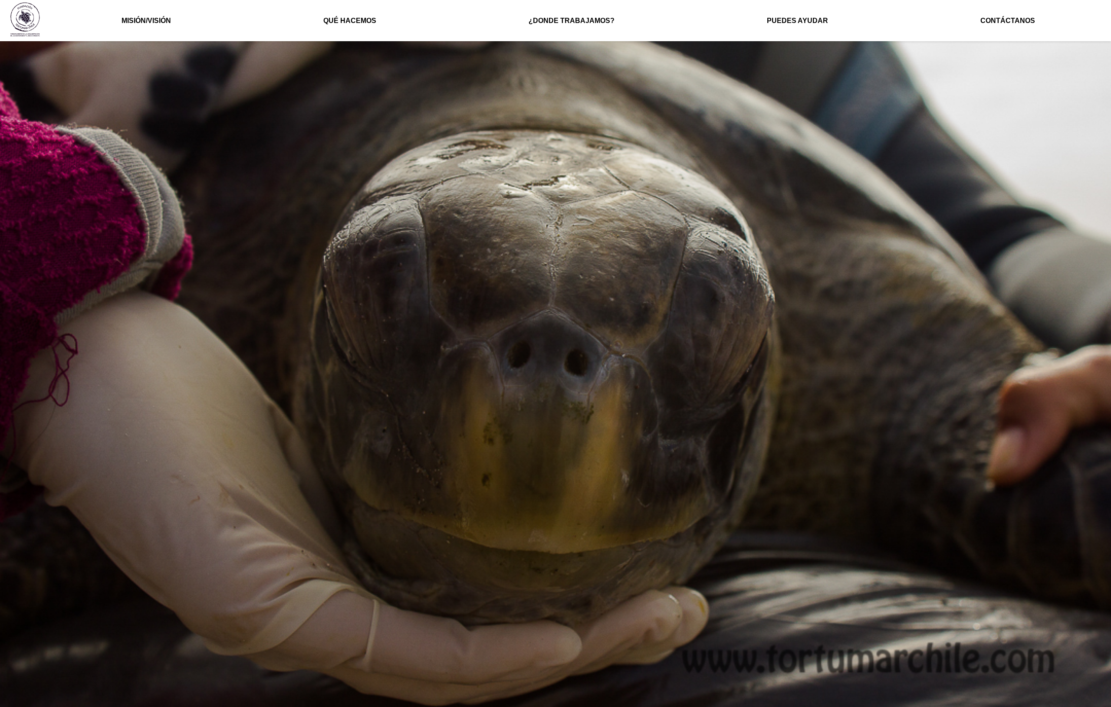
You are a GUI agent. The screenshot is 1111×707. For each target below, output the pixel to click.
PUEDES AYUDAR (797, 20)
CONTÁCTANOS (1007, 20)
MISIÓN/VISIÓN (146, 20)
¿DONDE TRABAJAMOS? (572, 20)
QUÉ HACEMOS (349, 20)
